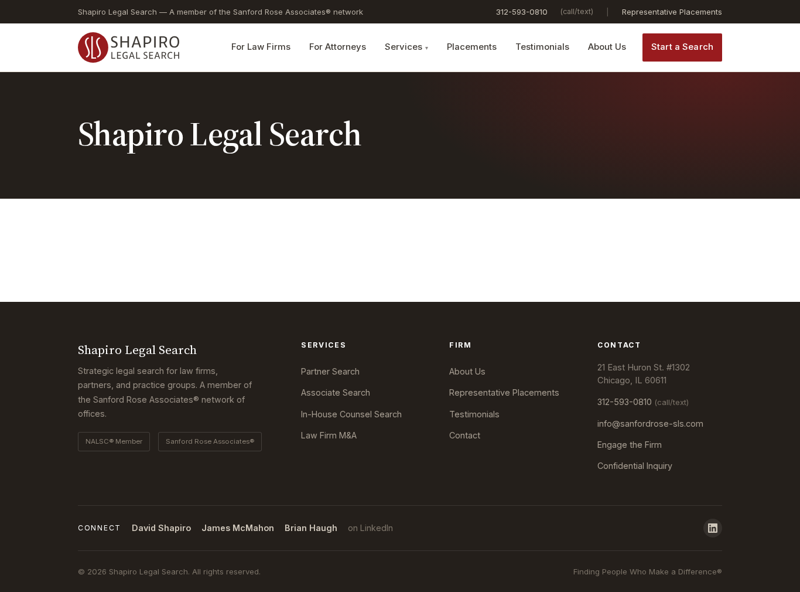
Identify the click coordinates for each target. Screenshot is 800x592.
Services (403, 47)
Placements (472, 47)
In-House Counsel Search (351, 414)
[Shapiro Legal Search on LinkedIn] (712, 528)
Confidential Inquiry (634, 466)
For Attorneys (337, 47)
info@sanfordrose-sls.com (650, 423)
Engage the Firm (629, 445)
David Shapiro (161, 528)
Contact (464, 435)
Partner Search (330, 371)
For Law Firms (260, 47)
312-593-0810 (522, 11)
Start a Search (682, 47)
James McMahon (237, 528)
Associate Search (335, 392)
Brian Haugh (311, 528)
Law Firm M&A (329, 435)
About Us (607, 47)
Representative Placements (672, 11)
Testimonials (542, 47)
